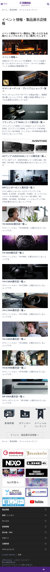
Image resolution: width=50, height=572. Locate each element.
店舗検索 (5, 544)
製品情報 (5, 510)
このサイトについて (21, 560)
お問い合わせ (7, 560)
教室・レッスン (8, 515)
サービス (5, 521)
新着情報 (5, 527)
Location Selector (8, 555)
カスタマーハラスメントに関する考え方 (17, 565)
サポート (5, 538)
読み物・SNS (7, 532)
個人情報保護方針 (9, 562)
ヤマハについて (8, 549)
